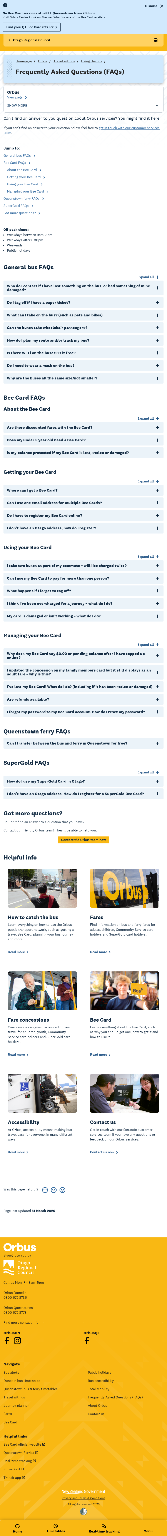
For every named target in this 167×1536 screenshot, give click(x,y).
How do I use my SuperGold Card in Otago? (46, 781)
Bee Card (10, 1422)
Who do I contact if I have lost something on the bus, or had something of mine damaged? (78, 287)
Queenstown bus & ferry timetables (30, 1389)
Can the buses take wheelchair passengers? (47, 327)
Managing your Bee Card (26, 191)
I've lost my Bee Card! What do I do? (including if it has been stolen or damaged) (79, 686)
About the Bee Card (22, 170)
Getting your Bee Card (24, 177)
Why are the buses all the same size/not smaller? (52, 378)
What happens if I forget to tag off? (39, 590)
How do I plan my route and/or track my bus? (48, 340)
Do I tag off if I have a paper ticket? (38, 302)
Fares (7, 1413)
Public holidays (99, 1372)
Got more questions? (20, 213)
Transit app (12, 1477)
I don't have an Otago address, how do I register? (51, 527)
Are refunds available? (28, 699)
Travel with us (64, 61)
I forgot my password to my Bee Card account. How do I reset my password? (76, 711)
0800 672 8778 (15, 1312)
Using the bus (91, 61)
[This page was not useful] (45, 1189)
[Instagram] (17, 1340)
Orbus (42, 61)
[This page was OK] (53, 1189)
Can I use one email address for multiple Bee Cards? (54, 502)
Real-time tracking (17, 1461)
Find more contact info (20, 1322)
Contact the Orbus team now (83, 840)
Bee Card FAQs (15, 162)
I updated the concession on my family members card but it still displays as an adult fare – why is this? (79, 672)
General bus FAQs (17, 155)
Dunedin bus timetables (21, 1380)
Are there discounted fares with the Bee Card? (49, 427)
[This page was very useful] (62, 1189)
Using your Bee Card (23, 184)
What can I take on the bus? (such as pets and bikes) (55, 315)
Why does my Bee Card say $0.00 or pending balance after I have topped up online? (76, 655)
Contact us (96, 1414)
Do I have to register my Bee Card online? (44, 515)
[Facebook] (6, 1340)
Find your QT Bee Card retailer (29, 27)
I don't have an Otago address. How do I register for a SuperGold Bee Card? (75, 793)
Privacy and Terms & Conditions (83, 1498)
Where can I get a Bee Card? (32, 490)
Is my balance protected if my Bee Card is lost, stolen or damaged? (68, 452)
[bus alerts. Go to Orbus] (155, 40)
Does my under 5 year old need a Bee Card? (46, 439)
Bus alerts (11, 1372)
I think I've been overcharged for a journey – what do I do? (59, 603)
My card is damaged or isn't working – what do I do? (53, 615)
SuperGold (11, 1469)
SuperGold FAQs (16, 205)
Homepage (24, 61)
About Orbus (97, 1405)
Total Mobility (98, 1389)
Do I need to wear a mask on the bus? (40, 365)
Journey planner (16, 1405)
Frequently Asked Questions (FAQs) (115, 1397)
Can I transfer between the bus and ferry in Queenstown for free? (67, 743)
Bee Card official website (22, 1444)
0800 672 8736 (15, 1297)
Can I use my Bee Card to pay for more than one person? (58, 578)
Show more (17, 105)
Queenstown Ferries (18, 1452)
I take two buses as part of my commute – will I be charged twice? (67, 565)
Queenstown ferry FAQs (21, 198)
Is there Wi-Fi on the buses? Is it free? (41, 352)
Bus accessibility (101, 1380)
